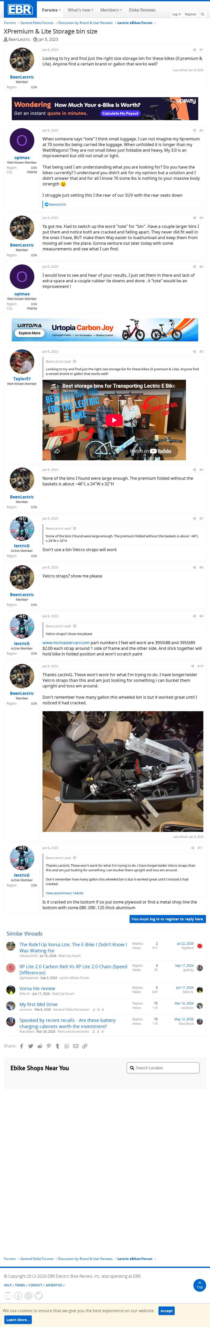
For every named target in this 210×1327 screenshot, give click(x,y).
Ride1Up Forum (70, 956)
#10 (200, 666)
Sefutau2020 (28, 956)
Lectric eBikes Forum (74, 978)
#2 (201, 130)
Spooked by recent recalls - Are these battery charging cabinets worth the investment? (67, 1023)
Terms (20, 1285)
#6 (201, 469)
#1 (201, 50)
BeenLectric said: (58, 361)
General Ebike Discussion (71, 1009)
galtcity (188, 970)
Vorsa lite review (37, 988)
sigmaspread (28, 978)
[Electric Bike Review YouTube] (8, 1296)
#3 (201, 218)
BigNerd (188, 948)
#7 (201, 518)
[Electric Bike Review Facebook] (18, 1296)
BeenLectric (19, 39)
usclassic (25, 1009)
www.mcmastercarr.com (66, 642)
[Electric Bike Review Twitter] (39, 1296)
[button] (59, 9)
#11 (200, 848)
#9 (201, 616)
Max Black (26, 1031)
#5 (201, 351)
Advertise (54, 1285)
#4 (201, 266)
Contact (35, 1285)
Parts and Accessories (73, 1031)
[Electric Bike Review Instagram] (28, 1296)
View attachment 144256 (64, 893)
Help (8, 1285)
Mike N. (24, 993)
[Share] (194, 50)
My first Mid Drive (38, 1004)
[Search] (202, 14)
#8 (201, 567)
